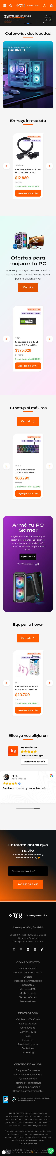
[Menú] (4, 5)
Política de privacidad (28, 1087)
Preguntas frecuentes (28, 1070)
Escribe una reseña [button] (34, 761)
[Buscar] (10, 5)
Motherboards (28, 993)
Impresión (27, 1040)
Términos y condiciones (28, 1082)
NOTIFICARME (28, 884)
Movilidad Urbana (28, 1044)
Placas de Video (28, 997)
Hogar (28, 1036)
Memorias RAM (28, 989)
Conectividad (27, 1027)
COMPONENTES (28, 962)
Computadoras (28, 1023)
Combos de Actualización (28, 972)
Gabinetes (28, 984)
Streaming (28, 1052)
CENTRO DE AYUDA (28, 1064)
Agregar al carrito (28, 193)
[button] (25, 23)
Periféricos (28, 1048)
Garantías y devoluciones (28, 1074)
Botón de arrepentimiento (28, 1091)
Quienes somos (28, 1078)
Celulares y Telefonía (28, 1019)
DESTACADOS (28, 1013)
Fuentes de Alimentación (28, 980)
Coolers (27, 976)
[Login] (44, 5)
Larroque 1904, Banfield (28, 927)
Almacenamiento (28, 968)
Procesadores (28, 1001)
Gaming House (28, 1031)
